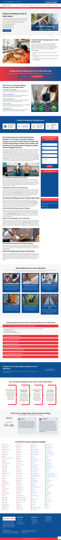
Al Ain (5, 456)
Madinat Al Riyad (49, 463)
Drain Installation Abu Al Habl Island (49, 285)
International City (34, 499)
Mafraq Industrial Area (49, 466)
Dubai (33, 463)
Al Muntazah (20, 451)
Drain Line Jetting (31, 5)
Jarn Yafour (34, 502)
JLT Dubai (33, 504)
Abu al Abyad (6, 444)
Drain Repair (24, 5)
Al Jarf (5, 490)
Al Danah (5, 471)
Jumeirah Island (48, 446)
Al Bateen (5, 468)
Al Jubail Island (6, 492)
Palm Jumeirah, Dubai (49, 485)
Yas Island (48, 502)
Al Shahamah (20, 475)
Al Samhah (19, 471)
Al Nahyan (19, 458)
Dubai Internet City (35, 468)
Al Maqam (19, 444)
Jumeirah (33, 505)
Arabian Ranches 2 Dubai (22, 497)
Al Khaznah (5, 500)
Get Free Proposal (38, 76)
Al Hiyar (5, 487)
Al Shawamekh (20, 478)
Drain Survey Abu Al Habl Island (30, 306)
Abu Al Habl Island (7, 446)
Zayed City (48, 505)
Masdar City (48, 470)
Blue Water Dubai (34, 446)
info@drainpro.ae (49, 521)
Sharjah (47, 495)
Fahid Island (34, 485)
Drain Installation (34, 520)
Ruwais (47, 490)
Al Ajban (5, 459)
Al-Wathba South (20, 495)
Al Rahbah (19, 463)
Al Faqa (5, 478)
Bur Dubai (33, 447)
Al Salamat (19, 468)
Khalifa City (48, 456)
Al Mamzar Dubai (6, 505)
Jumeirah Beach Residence (36, 507)
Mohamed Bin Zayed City (50, 473)
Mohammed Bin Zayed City (50, 476)
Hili (32, 497)
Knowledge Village (49, 459)
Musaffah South (48, 480)
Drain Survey (20, 520)
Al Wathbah (20, 492)
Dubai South (34, 478)
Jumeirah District (35, 509)
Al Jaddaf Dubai (6, 488)
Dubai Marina (34, 471)
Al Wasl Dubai (20, 490)
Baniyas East (20, 505)
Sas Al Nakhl (48, 492)
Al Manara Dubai (6, 507)
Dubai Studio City (34, 482)
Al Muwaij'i (19, 454)
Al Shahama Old (20, 473)
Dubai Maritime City (35, 473)
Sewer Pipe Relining (35, 522)
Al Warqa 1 (19, 483)
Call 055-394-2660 (23, 76)
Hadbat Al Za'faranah (35, 495)
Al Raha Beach (20, 461)
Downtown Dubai (34, 461)
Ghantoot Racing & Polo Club (36, 487)
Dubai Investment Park (35, 470)
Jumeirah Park (48, 449)
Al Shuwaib (19, 480)
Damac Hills (34, 458)
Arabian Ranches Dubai (21, 500)
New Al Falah (48, 482)
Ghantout (33, 488)
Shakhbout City (48, 494)
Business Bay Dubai (35, 449)
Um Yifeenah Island (49, 500)
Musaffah (47, 478)
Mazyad (47, 471)
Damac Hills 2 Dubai (35, 459)
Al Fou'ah (5, 480)
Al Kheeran (5, 502)
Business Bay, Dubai (35, 451)
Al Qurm (19, 459)
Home (19, 5)
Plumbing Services (39, 5)
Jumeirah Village (49, 451)
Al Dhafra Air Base (6, 473)
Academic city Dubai (7, 449)
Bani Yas (19, 504)
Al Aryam (5, 461)
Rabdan (47, 488)
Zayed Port (48, 507)
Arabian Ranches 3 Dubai (22, 499)
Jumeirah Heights (49, 444)
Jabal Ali (33, 500)
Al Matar (19, 447)
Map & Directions (24, 532)
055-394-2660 (52, 2)
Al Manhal (5, 509)
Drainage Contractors (48, 5)
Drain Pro (30, 538)
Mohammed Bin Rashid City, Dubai (51, 475)
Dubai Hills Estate (35, 466)
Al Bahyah (5, 464)
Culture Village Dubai (35, 454)
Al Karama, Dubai (6, 494)
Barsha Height (20, 509)
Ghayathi (33, 490)
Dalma (33, 456)
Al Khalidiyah (6, 497)
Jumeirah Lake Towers (49, 447)
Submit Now (49, 166)
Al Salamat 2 (20, 470)
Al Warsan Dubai (20, 488)
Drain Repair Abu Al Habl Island (30, 285)
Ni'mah (47, 483)
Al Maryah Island (20, 446)
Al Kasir (5, 495)
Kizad (47, 458)
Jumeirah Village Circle (50, 452)
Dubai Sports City (34, 480)
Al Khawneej (6, 499)
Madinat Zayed (48, 464)
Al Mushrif (19, 452)
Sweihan (47, 499)
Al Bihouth (5, 470)
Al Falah (5, 476)
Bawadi (33, 444)
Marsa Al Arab (48, 468)
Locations (33, 523)
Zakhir (47, 504)
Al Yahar (19, 494)
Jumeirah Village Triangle (50, 454)
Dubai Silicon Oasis (35, 476)
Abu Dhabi (5, 447)
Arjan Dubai (20, 502)
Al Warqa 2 (19, 485)
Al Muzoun (19, 456)
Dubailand (33, 483)
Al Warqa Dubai (20, 487)
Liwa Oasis (48, 461)
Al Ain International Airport (8, 458)
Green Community (35, 492)
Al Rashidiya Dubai (21, 464)
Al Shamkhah (20, 476)
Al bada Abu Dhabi (6, 463)
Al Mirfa (19, 449)
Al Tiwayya (19, 482)
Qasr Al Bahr (48, 487)
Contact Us (55, 5)
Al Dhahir (5, 475)
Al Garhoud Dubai (6, 483)
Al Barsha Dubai (6, 466)
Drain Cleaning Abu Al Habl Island (11, 285)
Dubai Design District (35, 464)
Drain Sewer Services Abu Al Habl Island (11, 7)
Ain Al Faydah (6, 451)
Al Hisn (5, 485)
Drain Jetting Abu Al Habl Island (11, 306)
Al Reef (19, 466)
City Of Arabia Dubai (35, 452)
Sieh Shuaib (48, 497)
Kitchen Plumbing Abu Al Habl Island (24, 7)
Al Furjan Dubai (6, 482)
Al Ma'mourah (6, 504)
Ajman (5, 452)
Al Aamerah (5, 454)
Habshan (33, 494)
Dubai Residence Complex (36, 475)
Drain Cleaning (34, 519)
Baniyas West (20, 507)
